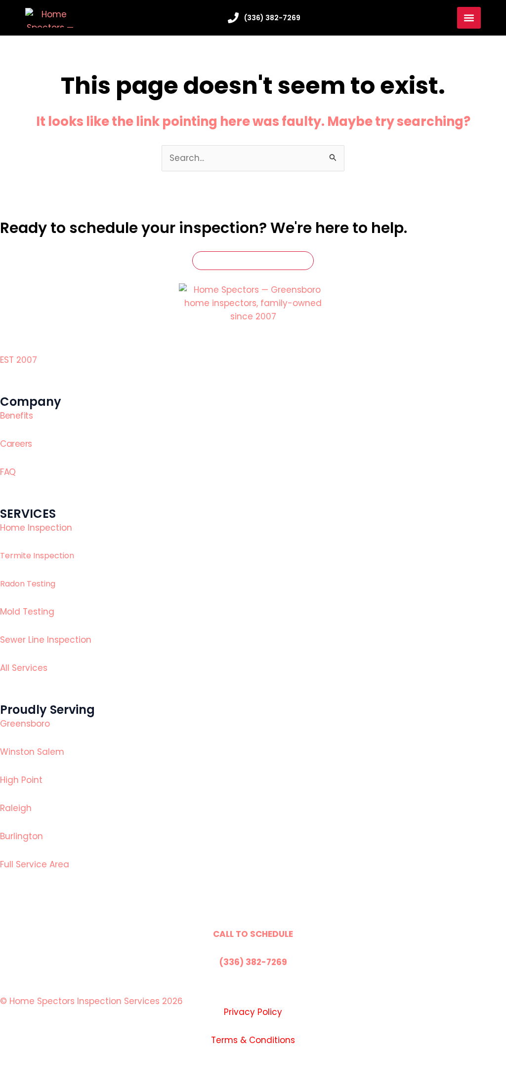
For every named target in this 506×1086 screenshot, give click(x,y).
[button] (469, 18)
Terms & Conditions (253, 1040)
